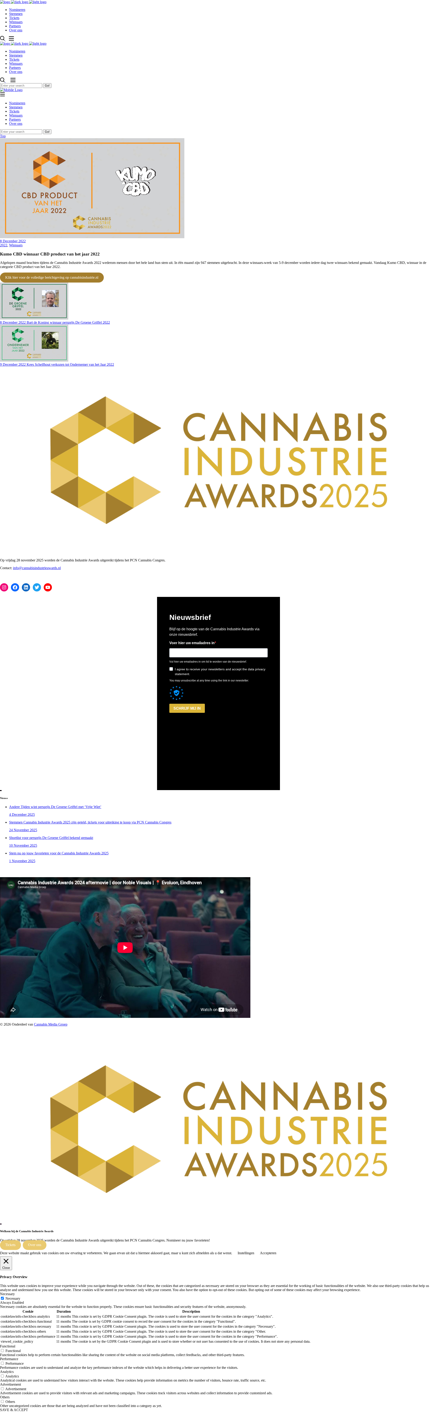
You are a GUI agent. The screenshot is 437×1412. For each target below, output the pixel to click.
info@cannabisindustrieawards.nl (37, 568)
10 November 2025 (23, 845)
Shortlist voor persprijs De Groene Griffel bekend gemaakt (51, 838)
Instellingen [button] (246, 1253)
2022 (3, 245)
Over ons (34, 1245)
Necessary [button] (7, 1294)
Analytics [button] (7, 1372)
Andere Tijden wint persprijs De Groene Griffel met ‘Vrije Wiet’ (55, 807)
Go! (47, 85)
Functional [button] (7, 1346)
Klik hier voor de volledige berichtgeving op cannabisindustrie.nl (51, 277)
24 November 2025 (23, 830)
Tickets (10, 1245)
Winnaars (16, 245)
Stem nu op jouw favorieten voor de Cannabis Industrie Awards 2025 (59, 853)
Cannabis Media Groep (50, 1024)
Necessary (12, 1298)
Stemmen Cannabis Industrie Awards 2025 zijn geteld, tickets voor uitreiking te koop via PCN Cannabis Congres (90, 822)
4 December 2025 (22, 814)
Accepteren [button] (268, 1253)
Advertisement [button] (10, 1384)
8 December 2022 (13, 241)
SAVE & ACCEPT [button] (14, 1410)
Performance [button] (9, 1359)
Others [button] (5, 1397)
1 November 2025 (22, 861)
